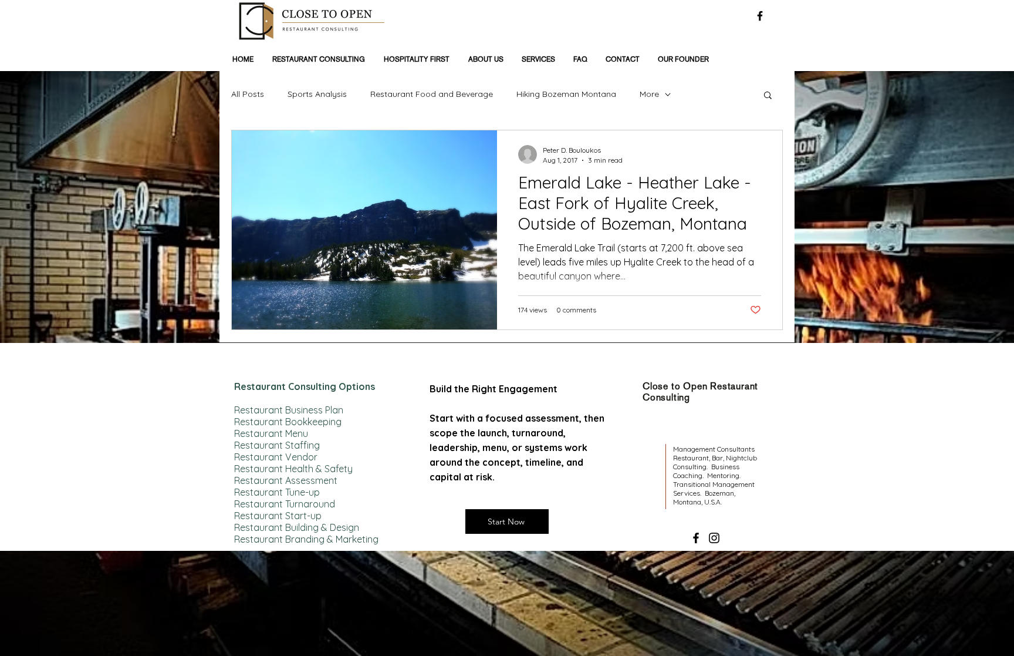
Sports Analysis (317, 94)
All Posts (247, 94)
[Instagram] (714, 538)
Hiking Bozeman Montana (566, 94)
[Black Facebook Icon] (759, 15)
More (649, 94)
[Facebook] (696, 538)
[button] (767, 96)
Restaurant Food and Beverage (431, 94)
